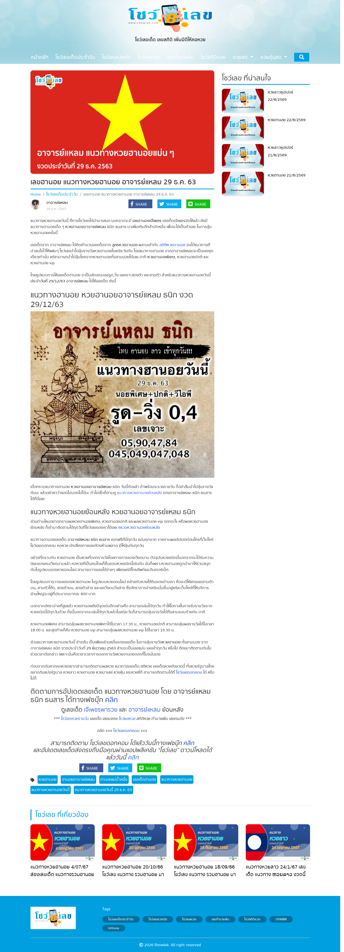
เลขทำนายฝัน (220, 919)
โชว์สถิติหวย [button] (213, 57)
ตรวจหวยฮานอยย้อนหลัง (139, 527)
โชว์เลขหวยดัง (158, 919)
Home (35, 194)
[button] (140, 204)
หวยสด (241, 57)
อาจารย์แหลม (57, 202)
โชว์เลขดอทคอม (189, 672)
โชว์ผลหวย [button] (149, 57)
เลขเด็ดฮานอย (144, 779)
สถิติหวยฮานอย (172, 245)
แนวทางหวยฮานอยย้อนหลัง (139, 493)
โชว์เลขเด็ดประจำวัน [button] (75, 57)
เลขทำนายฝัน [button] (180, 57)
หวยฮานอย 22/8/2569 (286, 120)
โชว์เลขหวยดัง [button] (116, 57)
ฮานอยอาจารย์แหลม (78, 779)
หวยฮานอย (47, 779)
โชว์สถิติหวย (252, 919)
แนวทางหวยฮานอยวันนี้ (50, 790)
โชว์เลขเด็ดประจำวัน (62, 194)
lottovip (113, 928)
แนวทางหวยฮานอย (176, 779)
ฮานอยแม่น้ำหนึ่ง (113, 779)
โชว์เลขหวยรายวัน (74, 718)
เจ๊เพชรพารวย (101, 709)
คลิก (133, 757)
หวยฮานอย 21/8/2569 (286, 175)
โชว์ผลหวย (126, 718)
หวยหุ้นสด (271, 57)
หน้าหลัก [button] (39, 57)
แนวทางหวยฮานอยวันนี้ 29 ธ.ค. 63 (103, 790)
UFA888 (281, 919)
